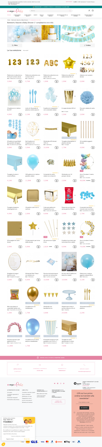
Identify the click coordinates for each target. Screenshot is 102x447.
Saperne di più (10, 439)
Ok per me (26, 439)
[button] (3, 444)
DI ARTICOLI (18, 371)
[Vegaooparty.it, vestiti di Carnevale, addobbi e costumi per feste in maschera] (15, 10)
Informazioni (14, 4)
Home (9, 20)
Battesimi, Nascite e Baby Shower (19, 20)
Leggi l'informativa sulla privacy (10, 433)
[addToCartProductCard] (20, 81)
